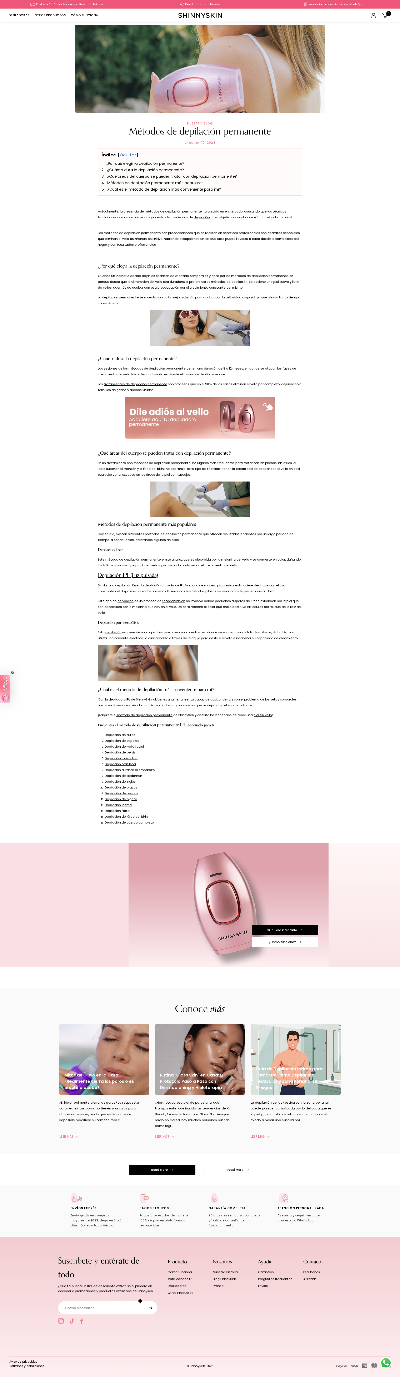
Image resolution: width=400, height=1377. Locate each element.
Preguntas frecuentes (275, 1279)
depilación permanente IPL (161, 724)
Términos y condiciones (26, 1366)
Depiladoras (177, 1286)
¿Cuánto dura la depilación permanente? (145, 169)
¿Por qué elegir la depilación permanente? (145, 163)
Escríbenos (311, 1272)
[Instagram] (61, 1321)
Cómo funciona (180, 1272)
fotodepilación (173, 601)
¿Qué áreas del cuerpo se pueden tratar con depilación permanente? (172, 176)
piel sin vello (263, 715)
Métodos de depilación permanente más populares (155, 182)
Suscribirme (150, 1307)
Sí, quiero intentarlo (282, 930)
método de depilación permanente (144, 715)
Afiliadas (309, 1279)
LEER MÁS (66, 1136)
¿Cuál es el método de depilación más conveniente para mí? (164, 189)
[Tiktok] (72, 1321)
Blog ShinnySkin (224, 1279)
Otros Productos (180, 1292)
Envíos (263, 1286)
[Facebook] (81, 1321)
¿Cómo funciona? (282, 942)
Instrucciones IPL (180, 1279)
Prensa (218, 1286)
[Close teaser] (12, 672)
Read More (159, 1170)
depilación (202, 217)
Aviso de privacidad (23, 1361)
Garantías (266, 1272)
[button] (5, 689)
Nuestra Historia (225, 1272)
